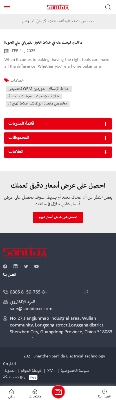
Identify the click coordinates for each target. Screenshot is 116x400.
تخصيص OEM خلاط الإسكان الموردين (38, 89)
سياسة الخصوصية (75, 371)
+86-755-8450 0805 (28, 292)
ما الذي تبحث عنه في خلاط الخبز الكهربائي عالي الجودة (43, 43)
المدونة (10, 371)
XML (51, 371)
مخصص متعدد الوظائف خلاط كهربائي (37, 103)
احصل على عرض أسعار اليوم (58, 217)
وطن (25, 21)
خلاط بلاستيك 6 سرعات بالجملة (33, 96)
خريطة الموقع (31, 371)
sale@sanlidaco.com (31, 309)
